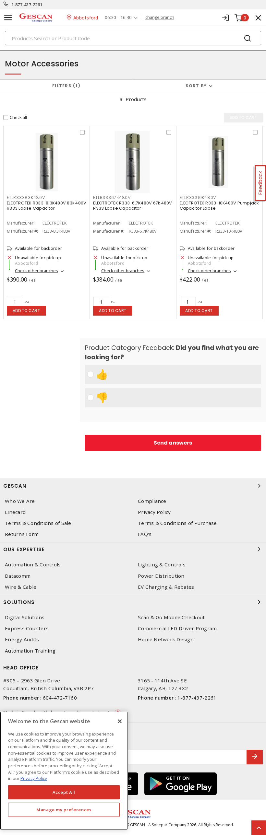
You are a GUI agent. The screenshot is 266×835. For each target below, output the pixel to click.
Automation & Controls (33, 565)
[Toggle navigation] (8, 17)
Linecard (15, 512)
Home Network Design (166, 639)
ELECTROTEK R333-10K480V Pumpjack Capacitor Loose (219, 205)
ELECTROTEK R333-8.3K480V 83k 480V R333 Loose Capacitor (46, 205)
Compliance (152, 501)
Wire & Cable (20, 587)
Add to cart (26, 310)
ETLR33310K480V (198, 197)
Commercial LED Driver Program (177, 628)
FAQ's (144, 534)
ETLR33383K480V (26, 197)
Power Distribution (161, 576)
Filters (65, 85)
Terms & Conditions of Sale (38, 523)
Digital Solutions (24, 617)
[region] (64, 771)
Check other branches (36, 270)
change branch (159, 17)
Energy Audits (22, 639)
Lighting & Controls (162, 565)
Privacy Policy (154, 512)
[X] (120, 721)
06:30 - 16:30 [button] (118, 17)
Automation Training (30, 651)
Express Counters (27, 628)
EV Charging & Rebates (166, 587)
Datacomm (17, 576)
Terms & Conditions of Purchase (177, 523)
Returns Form (22, 534)
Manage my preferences (63, 810)
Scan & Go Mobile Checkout (171, 617)
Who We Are (20, 501)
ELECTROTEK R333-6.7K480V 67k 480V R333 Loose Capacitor (132, 205)
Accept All (64, 792)
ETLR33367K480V (112, 197)
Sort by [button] (196, 85)
